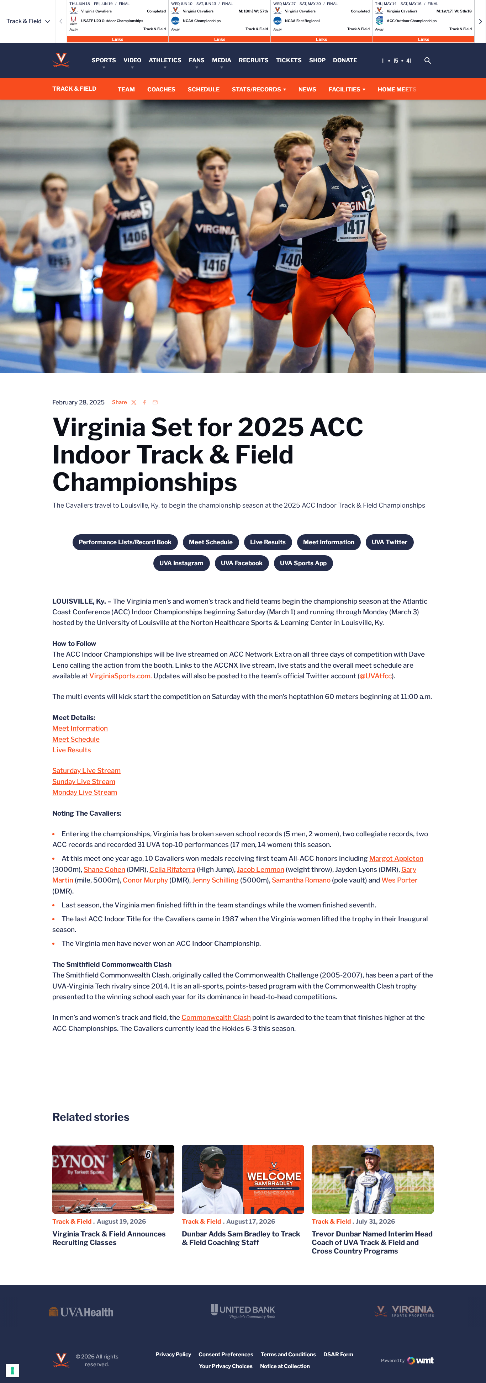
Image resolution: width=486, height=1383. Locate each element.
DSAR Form (338, 1354)
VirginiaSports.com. (120, 676)
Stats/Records (256, 89)
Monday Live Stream (84, 792)
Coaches (161, 89)
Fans (197, 60)
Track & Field (71, 1221)
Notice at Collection (285, 1366)
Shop (317, 60)
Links (117, 39)
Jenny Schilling (215, 880)
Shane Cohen (104, 869)
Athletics (165, 60)
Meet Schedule (76, 739)
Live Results (71, 750)
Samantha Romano (301, 880)
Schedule (204, 89)
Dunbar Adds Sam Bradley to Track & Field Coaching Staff (241, 1238)
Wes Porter (399, 880)
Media (221, 60)
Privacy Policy (173, 1354)
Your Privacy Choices (226, 1366)
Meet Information (80, 728)
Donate (345, 60)
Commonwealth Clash (216, 1017)
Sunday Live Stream (83, 782)
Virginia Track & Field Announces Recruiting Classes (109, 1238)
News (307, 89)
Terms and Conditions (288, 1354)
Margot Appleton (396, 858)
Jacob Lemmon (260, 869)
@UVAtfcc (376, 676)
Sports (104, 60)
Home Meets (397, 89)
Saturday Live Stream (86, 771)
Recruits (254, 60)
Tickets (289, 60)
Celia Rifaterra (172, 869)
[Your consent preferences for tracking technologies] (12, 1370)
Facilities (344, 89)
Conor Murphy (145, 880)
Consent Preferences (226, 1354)
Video (132, 60)
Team (126, 89)
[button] (480, 21)
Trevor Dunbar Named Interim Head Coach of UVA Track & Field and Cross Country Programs (372, 1242)
